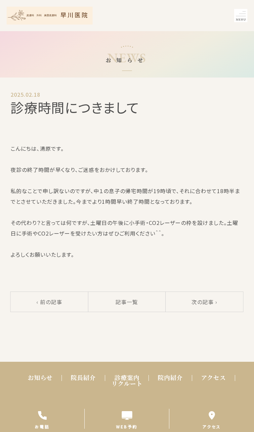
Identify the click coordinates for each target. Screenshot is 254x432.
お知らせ (40, 378)
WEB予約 (127, 426)
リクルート (127, 384)
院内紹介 (170, 378)
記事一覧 (126, 302)
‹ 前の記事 (49, 302)
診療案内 (127, 378)
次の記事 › (204, 302)
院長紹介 (83, 378)
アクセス (213, 378)
